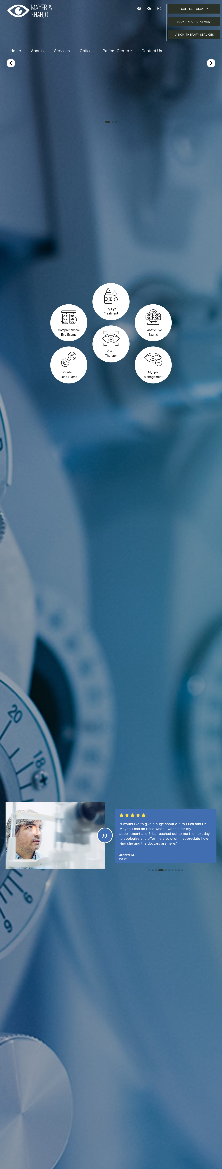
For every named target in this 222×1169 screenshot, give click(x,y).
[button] (107, 122)
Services (62, 50)
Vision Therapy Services (194, 34)
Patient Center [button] (116, 50)
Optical (86, 50)
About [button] (36, 50)
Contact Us (152, 50)
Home (15, 50)
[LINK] (69, 306)
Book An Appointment (194, 21)
